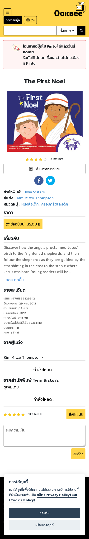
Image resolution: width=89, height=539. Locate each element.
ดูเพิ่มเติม (11, 387)
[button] (39, 180)
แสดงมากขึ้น (14, 280)
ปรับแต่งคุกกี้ (44, 525)
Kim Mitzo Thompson (22, 357)
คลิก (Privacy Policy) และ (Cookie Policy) (43, 497)
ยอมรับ (44, 513)
